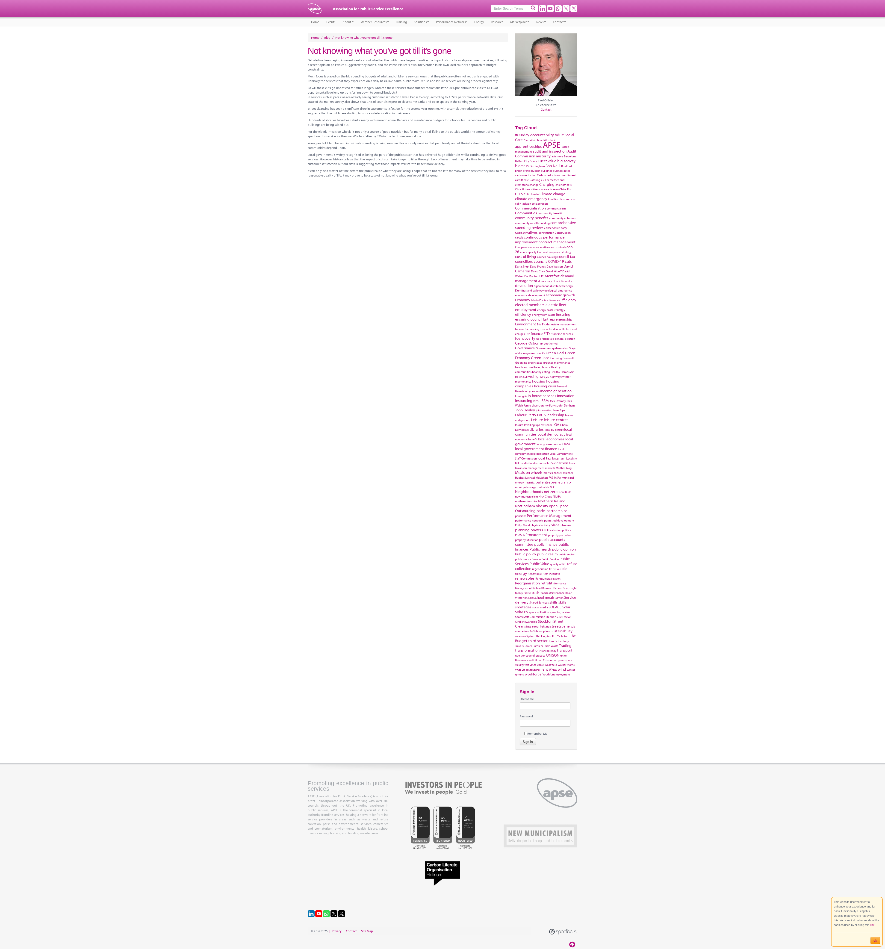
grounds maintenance (556, 362)
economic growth (560, 294)
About (346, 22)
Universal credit (524, 660)
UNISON (552, 655)
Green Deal (555, 352)
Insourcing (523, 400)
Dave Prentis (538, 266)
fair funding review (536, 329)
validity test (522, 664)
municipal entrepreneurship (548, 482)
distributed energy (561, 286)
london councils (539, 463)
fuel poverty (525, 338)
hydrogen (534, 391)
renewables (524, 578)
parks (541, 510)
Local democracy (551, 434)
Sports (519, 617)
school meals (544, 597)
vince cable (537, 664)
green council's (535, 353)
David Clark (538, 271)
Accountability (542, 134)
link (872, 925)
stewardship (529, 621)
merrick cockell (552, 472)
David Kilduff (554, 271)
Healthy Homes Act (562, 372)
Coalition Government (561, 199)
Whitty (553, 669)
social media (540, 607)
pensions (520, 516)
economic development (530, 295)
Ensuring (563, 314)
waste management (531, 669)
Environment (525, 323)
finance (537, 333)
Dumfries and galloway (529, 290)
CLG (526, 194)
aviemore (557, 156)
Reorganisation (527, 583)
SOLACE (555, 606)
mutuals (542, 487)
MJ (551, 477)
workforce (533, 674)
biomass (522, 165)
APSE (551, 144)
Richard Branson (542, 588)
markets (550, 468)
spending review (560, 612)
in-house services (542, 395)
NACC (551, 487)
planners (565, 525)
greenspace (535, 362)
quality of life (558, 564)
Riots (527, 593)
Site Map (367, 931)
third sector (538, 640)
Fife (527, 334)
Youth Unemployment (556, 674)
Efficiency (568, 299)
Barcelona (570, 156)
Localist (524, 463)
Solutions (420, 22)
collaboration (540, 203)
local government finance (536, 448)
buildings (546, 170)
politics (566, 530)
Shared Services (539, 602)
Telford (565, 636)
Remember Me (537, 733)
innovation (565, 395)
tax (549, 636)
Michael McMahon (536, 477)
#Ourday (522, 134)
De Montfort (549, 275)
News (540, 22)
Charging (547, 184)
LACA (541, 414)
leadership (555, 414)
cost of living (525, 256)
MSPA (557, 477)
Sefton (559, 597)
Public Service (550, 559)
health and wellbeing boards (532, 367)
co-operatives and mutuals (549, 247)
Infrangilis (521, 396)
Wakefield (551, 664)
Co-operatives (523, 247)
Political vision (552, 530)
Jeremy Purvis (548, 405)
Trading (565, 645)
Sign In (528, 741)
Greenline (521, 362)
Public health (540, 549)
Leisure (537, 419)
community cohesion (562, 218)
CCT (543, 180)
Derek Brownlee (563, 281)
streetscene (560, 626)
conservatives (526, 232)
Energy (479, 22)
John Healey (525, 409)
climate (534, 194)
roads (535, 592)
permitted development (559, 520)
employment (525, 309)
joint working (544, 410)
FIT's (547, 333)
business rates (561, 170)
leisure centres (556, 419)
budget (535, 170)
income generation (556, 390)
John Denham (566, 405)
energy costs (545, 310)
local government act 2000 (553, 444)
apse (315, 10)
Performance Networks (451, 22)
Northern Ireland (552, 500)
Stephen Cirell (554, 617)
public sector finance (528, 559)
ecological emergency (558, 290)
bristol (527, 170)
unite (563, 655)
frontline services (562, 334)
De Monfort (531, 276)
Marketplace (518, 22)
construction (546, 232)
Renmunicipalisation (547, 578)
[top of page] (572, 944)
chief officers (563, 184)
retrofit (546, 583)
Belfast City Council (527, 161)
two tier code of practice (530, 655)
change (534, 184)
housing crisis (545, 385)
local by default (554, 429)
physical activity (540, 525)
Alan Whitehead (533, 140)
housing (538, 381)
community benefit (550, 213)
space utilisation (539, 612)
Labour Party (525, 414)
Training (401, 22)
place (555, 524)
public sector (567, 554)
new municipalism (526, 496)
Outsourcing (525, 510)
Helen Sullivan (524, 376)
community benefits (531, 217)
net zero (551, 491)
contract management (557, 241)
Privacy (337, 931)
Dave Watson (554, 266)
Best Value (548, 160)
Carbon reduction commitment (556, 175)
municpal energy (525, 487)
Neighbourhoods (529, 491)
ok (875, 940)
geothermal (551, 343)
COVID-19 (556, 261)
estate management (563, 324)
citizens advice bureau (545, 189)
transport (564, 650)
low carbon (559, 462)
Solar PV (521, 611)
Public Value (539, 563)
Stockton (545, 621)
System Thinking (536, 636)
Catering (535, 180)
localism (558, 458)
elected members (530, 304)
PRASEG (520, 535)
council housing (547, 257)
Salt (530, 597)
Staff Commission (534, 617)
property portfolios (559, 535)
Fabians (519, 329)
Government (544, 348)
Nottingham (525, 505)
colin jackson (523, 203)
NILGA (557, 496)
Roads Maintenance (552, 593)
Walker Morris (566, 664)
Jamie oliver (531, 405)
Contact (558, 22)
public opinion (564, 549)
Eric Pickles (544, 324)
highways (541, 376)
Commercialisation (530, 208)
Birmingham (537, 166)
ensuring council (528, 319)
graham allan (560, 348)
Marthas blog (564, 468)
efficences (553, 300)
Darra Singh (522, 266)
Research (497, 22)
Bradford (566, 166)
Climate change (552, 193)
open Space (558, 505)
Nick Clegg (545, 496)
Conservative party (555, 228)
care (526, 180)
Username (527, 699)
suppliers (544, 631)
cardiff (519, 180)
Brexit (518, 170)
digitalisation (541, 286)
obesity (542, 505)
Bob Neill (553, 165)
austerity (543, 155)
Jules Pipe (559, 410)
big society (566, 160)
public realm (547, 553)
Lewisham (545, 425)
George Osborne (529, 343)
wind (562, 669)
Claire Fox (565, 189)
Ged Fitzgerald (545, 338)
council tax (566, 256)
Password (526, 716)
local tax (544, 458)
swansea (520, 636)
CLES (519, 193)
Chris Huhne (522, 189)
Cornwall (542, 252)
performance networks (529, 520)
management (536, 468)
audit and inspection (549, 151)
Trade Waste (550, 646)
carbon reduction (525, 175)
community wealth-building (532, 223)
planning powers (529, 529)
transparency (548, 650)
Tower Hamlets (533, 646)
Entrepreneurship (557, 319)
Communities (526, 212)
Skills (553, 602)
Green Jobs (540, 357)
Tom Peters (555, 641)
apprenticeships (528, 146)
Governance (525, 347)
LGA (556, 424)
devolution (524, 285)
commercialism (556, 208)
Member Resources (373, 22)
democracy (545, 281)
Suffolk (534, 631)
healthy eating (541, 372)
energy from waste (543, 314)
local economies (551, 438)
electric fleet (556, 304)
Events (331, 22)
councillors (524, 261)
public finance (546, 544)
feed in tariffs (557, 329)
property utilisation (526, 540)
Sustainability (561, 630)
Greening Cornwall (562, 358)
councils (540, 261)
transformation (527, 650)
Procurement (536, 534)
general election (565, 338)
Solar (566, 606)
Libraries (536, 429)
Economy (522, 299)
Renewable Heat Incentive (544, 573)
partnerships (556, 510)
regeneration (540, 569)
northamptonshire (526, 501)
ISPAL (536, 401)
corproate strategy (560, 252)
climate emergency (531, 198)
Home (315, 22)
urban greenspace (561, 660)
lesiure (519, 425)
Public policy (525, 553)
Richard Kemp (561, 588)
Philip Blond (522, 525)
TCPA (556, 635)
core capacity (528, 252)
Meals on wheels (529, 472)
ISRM (545, 400)
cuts (568, 261)
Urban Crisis (542, 660)
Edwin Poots (538, 300)
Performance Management (549, 515)
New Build (564, 492)
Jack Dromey (558, 401)
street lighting (540, 626)
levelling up (531, 425)
